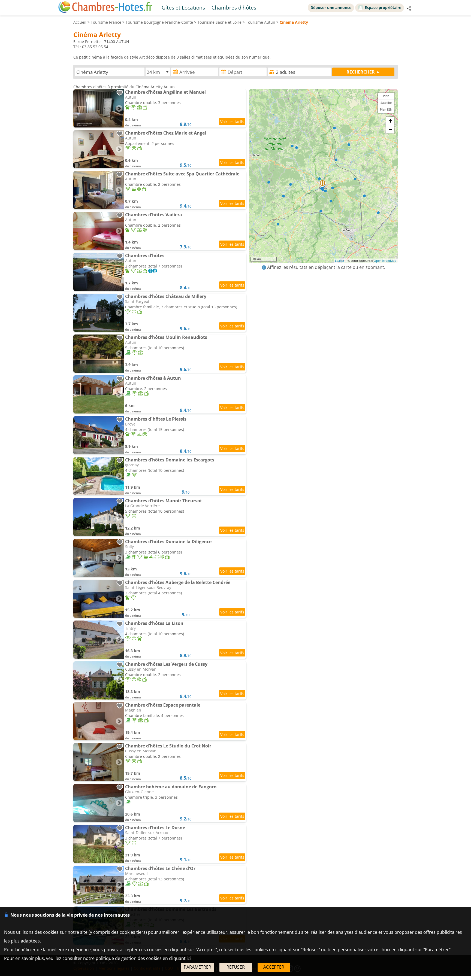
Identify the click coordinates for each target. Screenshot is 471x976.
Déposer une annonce (330, 7)
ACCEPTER (273, 967)
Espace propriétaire (383, 7)
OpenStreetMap (385, 261)
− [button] (390, 129)
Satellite (386, 103)
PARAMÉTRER (197, 967)
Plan (386, 96)
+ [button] (390, 120)
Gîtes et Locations (183, 7)
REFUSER (236, 967)
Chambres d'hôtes (234, 7)
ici (189, 958)
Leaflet (339, 261)
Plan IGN (386, 109)
